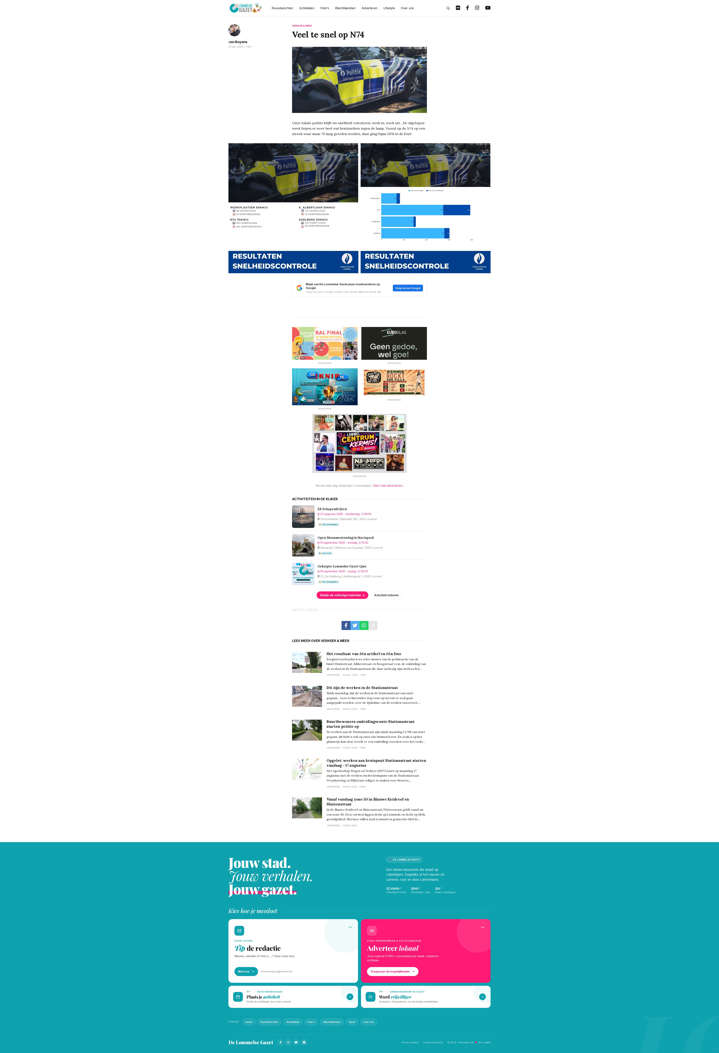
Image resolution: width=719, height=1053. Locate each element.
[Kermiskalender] (359, 443)
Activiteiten (306, 8)
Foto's (324, 8)
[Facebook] (280, 1042)
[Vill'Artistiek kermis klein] (394, 382)
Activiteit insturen (386, 595)
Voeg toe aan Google (407, 288)
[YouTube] (296, 1042)
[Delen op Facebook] (346, 625)
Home (248, 1021)
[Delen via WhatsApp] (364, 625)
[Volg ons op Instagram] (477, 8)
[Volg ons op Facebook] (467, 8)
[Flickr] (304, 1042)
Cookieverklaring (433, 1042)
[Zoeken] (448, 8)
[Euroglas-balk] (394, 343)
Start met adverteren (388, 485)
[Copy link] (372, 625)
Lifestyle (389, 8)
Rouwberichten (282, 8)
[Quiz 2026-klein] (325, 386)
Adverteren (369, 8)
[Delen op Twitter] (355, 625)
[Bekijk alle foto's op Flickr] (458, 8)
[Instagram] (288, 1042)
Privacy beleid (410, 1042)
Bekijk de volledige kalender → (342, 595)
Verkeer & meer (302, 25)
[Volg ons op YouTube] (488, 8)
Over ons (407, 8)
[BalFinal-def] (325, 343)
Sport (352, 1021)
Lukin (487, 1042)
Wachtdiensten (345, 8)
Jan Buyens (237, 42)
